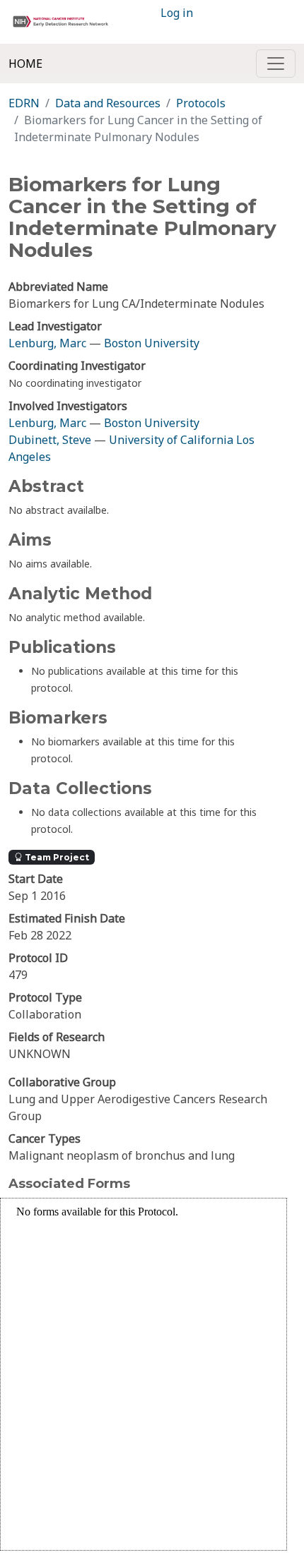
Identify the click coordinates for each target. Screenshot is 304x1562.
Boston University (151, 343)
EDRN (24, 103)
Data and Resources (107, 103)
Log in (176, 12)
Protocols (201, 103)
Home (25, 63)
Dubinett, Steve (49, 439)
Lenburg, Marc (47, 343)
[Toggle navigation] (276, 63)
